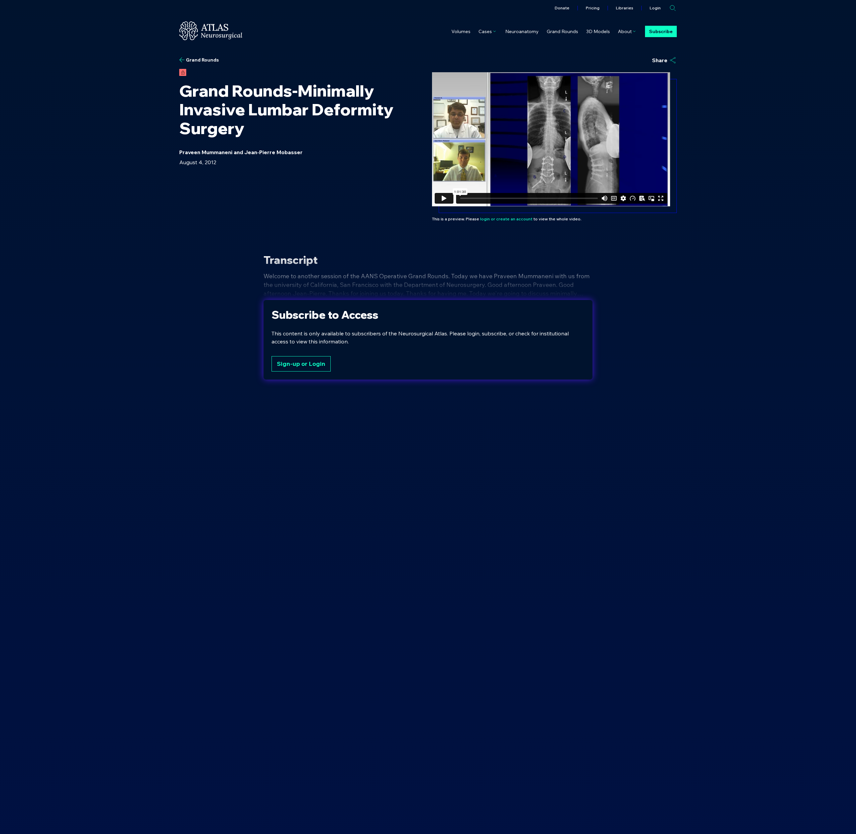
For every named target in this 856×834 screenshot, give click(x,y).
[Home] (210, 30)
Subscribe (661, 31)
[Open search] (673, 8)
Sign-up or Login (301, 364)
